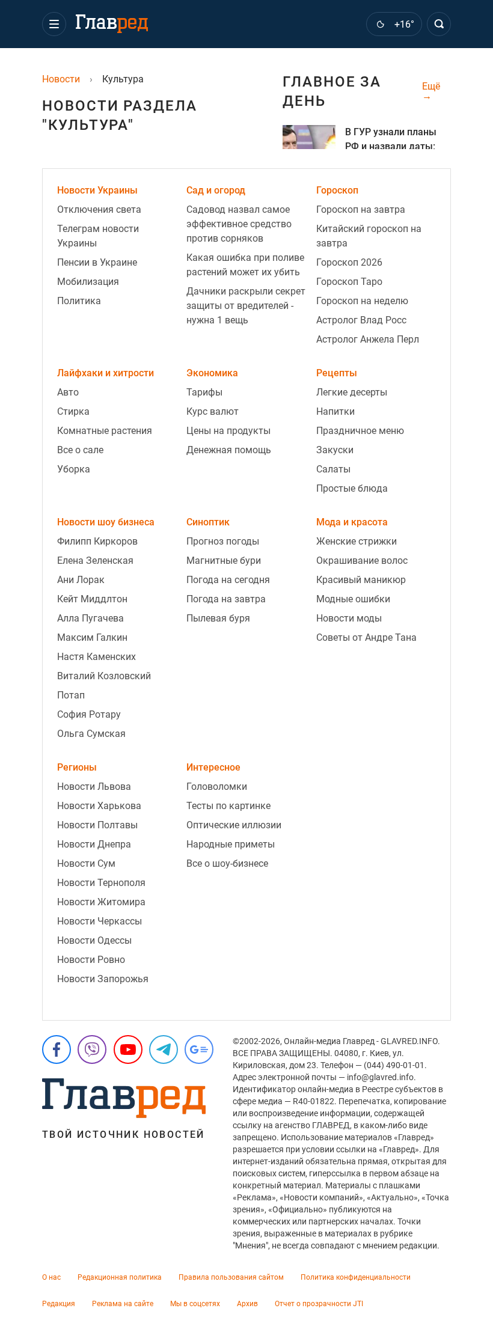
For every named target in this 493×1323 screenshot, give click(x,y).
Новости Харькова (99, 805)
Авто (68, 392)
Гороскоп (337, 190)
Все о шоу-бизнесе (227, 863)
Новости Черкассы (99, 921)
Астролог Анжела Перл (367, 339)
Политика (79, 301)
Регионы (77, 767)
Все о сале (80, 450)
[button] (54, 24)
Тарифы (204, 392)
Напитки (335, 411)
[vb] (92, 1049)
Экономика (212, 373)
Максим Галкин (92, 637)
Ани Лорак (81, 579)
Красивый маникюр (361, 579)
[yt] (128, 1049)
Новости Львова (94, 786)
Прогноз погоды (222, 541)
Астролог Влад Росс (361, 320)
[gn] (199, 1049)
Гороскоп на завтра (360, 209)
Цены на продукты (228, 430)
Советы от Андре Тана (366, 637)
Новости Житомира (101, 902)
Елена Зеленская (95, 560)
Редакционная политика (120, 1277)
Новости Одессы (94, 940)
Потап (71, 695)
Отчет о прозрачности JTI (319, 1304)
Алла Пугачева (90, 618)
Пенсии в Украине (97, 262)
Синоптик (208, 522)
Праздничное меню (360, 430)
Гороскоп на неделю (362, 301)
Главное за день (332, 91)
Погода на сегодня (228, 579)
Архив (247, 1304)
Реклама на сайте (122, 1304)
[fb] (56, 1049)
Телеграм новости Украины (98, 236)
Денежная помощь (228, 450)
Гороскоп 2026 (349, 262)
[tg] (163, 1049)
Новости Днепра (94, 844)
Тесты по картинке (228, 805)
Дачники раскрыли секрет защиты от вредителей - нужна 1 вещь (245, 306)
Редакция (58, 1304)
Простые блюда (352, 488)
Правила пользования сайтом (231, 1277)
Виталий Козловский (104, 676)
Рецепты (336, 373)
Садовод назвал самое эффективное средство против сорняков (239, 224)
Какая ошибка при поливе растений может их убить (245, 265)
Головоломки (216, 786)
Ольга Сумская (91, 733)
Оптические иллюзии (233, 825)
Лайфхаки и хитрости (105, 373)
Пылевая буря (218, 618)
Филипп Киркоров (97, 541)
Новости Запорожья (103, 979)
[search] (439, 24)
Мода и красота (352, 522)
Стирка (73, 411)
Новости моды (349, 618)
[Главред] (112, 24)
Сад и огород (215, 190)
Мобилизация (88, 281)
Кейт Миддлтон (92, 599)
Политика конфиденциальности (356, 1277)
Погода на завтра (226, 599)
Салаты (333, 469)
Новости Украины (97, 190)
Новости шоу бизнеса (106, 522)
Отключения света (99, 209)
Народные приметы (230, 844)
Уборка (73, 469)
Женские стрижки (356, 541)
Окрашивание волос (362, 560)
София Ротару (89, 714)
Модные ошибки (353, 599)
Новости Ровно (91, 959)
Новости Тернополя (101, 882)
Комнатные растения (104, 430)
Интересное (213, 767)
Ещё (431, 87)
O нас (51, 1277)
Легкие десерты (351, 392)
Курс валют (212, 411)
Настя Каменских (96, 656)
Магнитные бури (223, 560)
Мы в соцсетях (195, 1304)
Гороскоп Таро (349, 281)
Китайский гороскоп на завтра (368, 236)
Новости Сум (86, 863)
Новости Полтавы (97, 825)
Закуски (335, 450)
